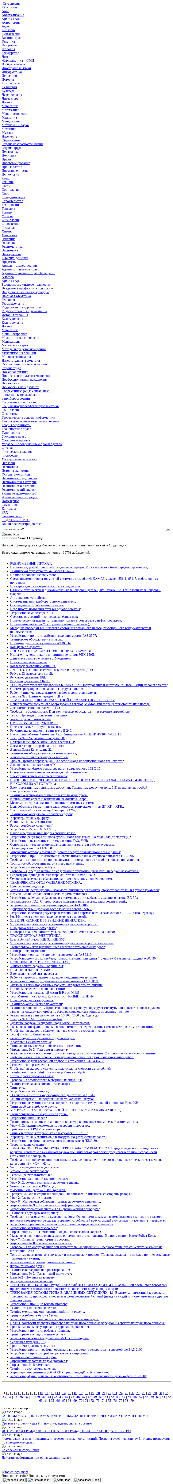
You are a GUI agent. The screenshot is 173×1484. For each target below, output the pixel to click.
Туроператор (11, 432)
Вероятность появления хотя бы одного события (45, 609)
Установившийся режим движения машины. (42, 1262)
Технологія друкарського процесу (34, 1213)
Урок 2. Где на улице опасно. (31, 1197)
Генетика (8, 41)
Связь (6, 186)
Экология (8, 243)
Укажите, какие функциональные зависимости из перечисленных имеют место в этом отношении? (81, 1027)
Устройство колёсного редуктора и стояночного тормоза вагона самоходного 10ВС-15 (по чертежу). (82, 913)
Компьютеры (11, 83)
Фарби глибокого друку (27, 1266)
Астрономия (11, 22)
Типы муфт (18, 1087)
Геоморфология (13, 303)
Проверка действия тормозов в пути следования (45, 586)
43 (61, 1397)
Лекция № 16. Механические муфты (36, 1019)
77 (120, 1400)
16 (75, 1393)
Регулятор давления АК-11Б (30, 681)
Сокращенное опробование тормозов (37, 605)
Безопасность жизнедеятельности (26, 284)
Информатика (12, 72)
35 (15, 1397)
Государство (10, 53)
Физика (7, 216)
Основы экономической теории (24, 364)
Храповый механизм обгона (30, 1042)
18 (86, 1393)
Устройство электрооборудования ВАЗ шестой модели (49, 1338)
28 (143, 1393)
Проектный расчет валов (28, 662)
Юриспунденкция (15, 258)
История (8, 79)
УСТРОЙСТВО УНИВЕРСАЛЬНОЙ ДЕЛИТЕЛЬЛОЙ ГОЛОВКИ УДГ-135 (65, 1110)
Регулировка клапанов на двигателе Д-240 (40, 730)
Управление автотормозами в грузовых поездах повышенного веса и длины (65, 852)
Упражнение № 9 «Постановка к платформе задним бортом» (53, 1205)
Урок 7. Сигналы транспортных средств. (39, 1239)
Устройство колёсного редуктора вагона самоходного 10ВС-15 (55, 768)
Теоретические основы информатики (28, 417)
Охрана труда (11, 368)
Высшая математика (16, 296)
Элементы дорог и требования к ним (36, 745)
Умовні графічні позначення (30, 719)
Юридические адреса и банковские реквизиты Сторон (49, 799)
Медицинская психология (20, 337)
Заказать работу (13, 516)
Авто (5, 11)
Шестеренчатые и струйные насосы (36, 726)
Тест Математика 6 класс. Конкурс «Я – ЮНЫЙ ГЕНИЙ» (52, 996)
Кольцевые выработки (26, 647)
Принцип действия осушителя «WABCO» (40, 643)
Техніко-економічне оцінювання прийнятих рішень (47, 1311)
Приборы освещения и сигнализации (37, 989)
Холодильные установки (19, 459)
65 (52, 1400)
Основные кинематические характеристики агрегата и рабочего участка (62, 844)
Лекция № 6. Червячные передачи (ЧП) (38, 738)
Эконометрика (12, 246)
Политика (9, 155)
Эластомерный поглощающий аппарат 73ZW (42, 810)
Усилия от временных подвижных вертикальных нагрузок (52, 1099)
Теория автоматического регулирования (30, 421)
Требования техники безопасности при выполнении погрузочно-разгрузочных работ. (72, 1057)
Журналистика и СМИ (18, 60)
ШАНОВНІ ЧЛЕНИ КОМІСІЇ (32, 970)
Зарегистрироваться (28, 524)
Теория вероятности (16, 425)
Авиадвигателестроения (19, 265)
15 (69, 1393)
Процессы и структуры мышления (26, 375)
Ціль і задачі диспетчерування (31, 1000)
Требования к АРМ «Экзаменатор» (35, 1129)
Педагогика (10, 151)
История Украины (15, 315)
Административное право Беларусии (28, 273)
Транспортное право (16, 429)
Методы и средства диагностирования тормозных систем (51, 802)
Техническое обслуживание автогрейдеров (41, 814)
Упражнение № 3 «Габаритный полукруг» (40, 1273)
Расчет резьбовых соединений (32, 825)
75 (109, 1400)
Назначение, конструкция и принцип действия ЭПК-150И (52, 654)
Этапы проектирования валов (31, 1076)
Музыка (7, 132)
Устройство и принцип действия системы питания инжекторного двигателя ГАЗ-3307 (72, 856)
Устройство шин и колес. (28, 1118)
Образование (11, 140)
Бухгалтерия (11, 34)
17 (81, 1393)
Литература (10, 98)
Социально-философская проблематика (30, 406)
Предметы (9, 262)
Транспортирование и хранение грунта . (39, 1114)
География (9, 45)
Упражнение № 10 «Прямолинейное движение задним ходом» (55, 1232)
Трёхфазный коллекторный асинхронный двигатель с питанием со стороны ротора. (70, 1194)
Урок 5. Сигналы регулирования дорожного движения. (50, 1327)
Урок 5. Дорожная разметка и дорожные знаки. (44, 1182)
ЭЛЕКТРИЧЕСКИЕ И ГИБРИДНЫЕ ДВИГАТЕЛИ (47, 920)
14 (64, 1393)
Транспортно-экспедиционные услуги (37, 1334)
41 (49, 1397)
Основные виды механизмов (31, 821)
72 (92, 1400)
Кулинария (9, 87)
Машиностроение (14, 113)
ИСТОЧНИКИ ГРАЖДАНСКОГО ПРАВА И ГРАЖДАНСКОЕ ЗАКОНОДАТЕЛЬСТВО (66, 1431)
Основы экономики (16, 474)
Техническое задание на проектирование (39, 1270)
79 (132, 1400)
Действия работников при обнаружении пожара (36, 1457)
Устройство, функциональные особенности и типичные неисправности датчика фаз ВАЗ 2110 (78, 1376)
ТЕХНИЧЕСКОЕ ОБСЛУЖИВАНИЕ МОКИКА (45, 882)
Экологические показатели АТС (33, 764)
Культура (8, 91)
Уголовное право (14, 436)
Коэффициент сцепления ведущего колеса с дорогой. (48, 916)
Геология (8, 49)
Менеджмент (11, 121)
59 (152, 1397)
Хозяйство (9, 235)
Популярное (10, 501)
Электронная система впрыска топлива (38, 776)
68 (69, 1400)
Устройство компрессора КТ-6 (32, 613)
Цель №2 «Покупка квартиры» (32, 1277)
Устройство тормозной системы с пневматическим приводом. (54, 1319)
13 (58, 1393)
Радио (6, 178)
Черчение (8, 239)
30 (155, 1393)
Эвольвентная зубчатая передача (33, 973)
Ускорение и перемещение (29, 1064)
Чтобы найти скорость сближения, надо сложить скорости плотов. (58, 1030)
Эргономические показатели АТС (34, 708)
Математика (10, 110)
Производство (12, 167)
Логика (7, 102)
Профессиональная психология (24, 379)
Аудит (6, 26)
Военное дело (12, 37)
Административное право (20, 269)
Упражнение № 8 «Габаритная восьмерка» (40, 1243)
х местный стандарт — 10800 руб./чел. (38, 1190)
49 (95, 1397)
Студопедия (11, 3)
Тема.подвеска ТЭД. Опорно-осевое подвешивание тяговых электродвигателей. (68, 901)
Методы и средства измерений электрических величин (24, 351)
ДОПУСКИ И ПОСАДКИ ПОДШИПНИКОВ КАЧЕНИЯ (52, 651)
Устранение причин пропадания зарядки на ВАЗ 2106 (49, 905)
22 (109, 1393)
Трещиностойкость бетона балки (33, 1315)
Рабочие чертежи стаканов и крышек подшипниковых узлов (53, 977)
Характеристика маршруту (29, 818)
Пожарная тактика (15, 372)
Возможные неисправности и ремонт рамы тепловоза (49, 894)
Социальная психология (19, 402)
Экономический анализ (18, 489)
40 (44, 1397)
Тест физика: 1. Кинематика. (30, 1034)
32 (166, 1393)
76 (115, 1400)
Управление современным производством (32, 444)
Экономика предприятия (19, 478)
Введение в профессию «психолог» (27, 288)
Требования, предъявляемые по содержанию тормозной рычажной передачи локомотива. (74, 871)
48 (89, 1397)
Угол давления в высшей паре (31, 1281)
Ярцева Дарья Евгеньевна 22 (31, 749)
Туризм (7, 212)
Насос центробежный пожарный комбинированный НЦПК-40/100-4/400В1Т (65, 734)
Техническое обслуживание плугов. (36, 639)
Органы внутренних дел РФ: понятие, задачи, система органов (47, 1423)
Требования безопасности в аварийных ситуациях (46, 1080)
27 (138, 1393)
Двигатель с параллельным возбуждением (40, 658)
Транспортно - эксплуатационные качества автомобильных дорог (57, 947)
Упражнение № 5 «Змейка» (29, 1364)
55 (129, 1397)
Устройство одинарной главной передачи (40, 1178)
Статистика (10, 413)
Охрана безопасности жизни (22, 144)
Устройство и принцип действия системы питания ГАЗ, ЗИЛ (54, 981)
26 (132, 1393)
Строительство (12, 201)
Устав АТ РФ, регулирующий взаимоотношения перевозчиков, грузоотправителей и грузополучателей (84, 890)
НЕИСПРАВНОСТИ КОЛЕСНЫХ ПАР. (39, 962)
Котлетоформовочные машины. (33, 666)
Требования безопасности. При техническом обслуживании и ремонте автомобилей (70, 711)
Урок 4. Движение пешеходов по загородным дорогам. (49, 1125)
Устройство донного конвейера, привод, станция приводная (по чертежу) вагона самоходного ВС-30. (83, 958)
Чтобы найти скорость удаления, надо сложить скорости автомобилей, (61, 1068)
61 (163, 1397)
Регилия (8, 182)
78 (126, 1400)
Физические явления (17, 451)
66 (58, 1400)
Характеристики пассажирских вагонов (39, 757)
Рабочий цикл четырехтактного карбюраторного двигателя (53, 692)
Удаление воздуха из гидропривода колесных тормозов (50, 1023)
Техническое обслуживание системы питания (43, 753)
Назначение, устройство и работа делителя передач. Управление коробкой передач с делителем (78, 567)
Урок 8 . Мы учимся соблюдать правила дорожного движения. (55, 1201)
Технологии (10, 205)
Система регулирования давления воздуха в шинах (47, 689)
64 (46, 1400)
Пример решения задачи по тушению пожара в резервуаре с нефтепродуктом (65, 620)
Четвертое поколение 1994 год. (32, 1186)
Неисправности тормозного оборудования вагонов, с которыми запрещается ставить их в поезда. (80, 704)
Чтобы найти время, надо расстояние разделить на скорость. (53, 924)
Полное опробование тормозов (32, 575)
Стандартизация (13, 197)
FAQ (5, 512)
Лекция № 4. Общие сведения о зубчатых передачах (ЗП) (51, 670)
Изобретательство (14, 64)
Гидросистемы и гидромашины (24, 311)
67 (63, 1400)
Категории (9, 7)
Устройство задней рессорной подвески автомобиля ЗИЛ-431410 (57, 1061)
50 (101, 1397)
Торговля (8, 208)
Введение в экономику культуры (25, 292)
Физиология (10, 220)
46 (78, 1397)
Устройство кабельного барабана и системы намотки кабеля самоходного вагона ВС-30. (73, 897)
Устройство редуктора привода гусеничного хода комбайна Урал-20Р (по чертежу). (70, 837)
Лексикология (12, 94)
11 (47, 1393)
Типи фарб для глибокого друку (33, 1106)
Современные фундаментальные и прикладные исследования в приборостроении (26, 394)
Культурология (12, 318)
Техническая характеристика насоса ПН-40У (42, 571)
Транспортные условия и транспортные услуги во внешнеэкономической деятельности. (73, 1121)
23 (115, 1393)
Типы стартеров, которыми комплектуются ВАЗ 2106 (48, 1133)
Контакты (9, 508)
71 (86, 1400)
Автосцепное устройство (28, 597)
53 (118, 1397)
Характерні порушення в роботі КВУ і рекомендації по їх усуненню (59, 1372)
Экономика (10, 250)
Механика (9, 129)
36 (21, 1397)
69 (75, 1400)
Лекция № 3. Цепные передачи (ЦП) (36, 696)
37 (26, 1397)
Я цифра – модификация (28, 951)
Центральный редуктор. (27, 886)
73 (98, 1400)
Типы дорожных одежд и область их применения (45, 1045)
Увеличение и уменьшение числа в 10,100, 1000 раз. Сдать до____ (57, 1015)
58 (146, 1397)
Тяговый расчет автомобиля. (30, 1175)
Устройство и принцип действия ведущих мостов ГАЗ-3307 (53, 635)
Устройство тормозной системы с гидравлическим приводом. (54, 1209)
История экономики (16, 470)
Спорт (6, 193)
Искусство (9, 75)
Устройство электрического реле (33, 1228)
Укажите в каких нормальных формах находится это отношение (56, 985)
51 (106, 1397)
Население (9, 136)
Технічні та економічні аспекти (32, 1308)
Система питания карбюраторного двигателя (42, 601)
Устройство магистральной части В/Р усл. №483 (45, 992)
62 (169, 1397)
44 (66, 1397)
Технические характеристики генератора (39, 1083)
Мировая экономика (16, 356)
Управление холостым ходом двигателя (38, 1361)
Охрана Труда (12, 148)
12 (52, 1393)
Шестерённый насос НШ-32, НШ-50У (37, 939)
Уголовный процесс (16, 440)
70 (80, 1400)
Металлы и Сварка (15, 125)
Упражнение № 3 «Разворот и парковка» (39, 1049)
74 (103, 1400)
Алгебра (8, 277)
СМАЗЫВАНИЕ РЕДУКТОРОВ (34, 723)
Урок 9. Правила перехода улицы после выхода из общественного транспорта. (66, 761)
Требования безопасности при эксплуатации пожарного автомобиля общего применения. (75, 859)
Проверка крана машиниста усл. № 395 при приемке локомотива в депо (62, 932)
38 (32, 1397)
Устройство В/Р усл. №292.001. (32, 829)
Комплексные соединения (20, 1450)
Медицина (9, 117)
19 (92, 1393)
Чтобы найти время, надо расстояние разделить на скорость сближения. (62, 943)
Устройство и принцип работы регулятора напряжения (49, 1353)
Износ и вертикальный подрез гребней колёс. (43, 833)
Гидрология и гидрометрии (21, 307)
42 (55, 1397)
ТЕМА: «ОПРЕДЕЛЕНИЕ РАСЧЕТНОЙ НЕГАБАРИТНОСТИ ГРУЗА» (62, 700)
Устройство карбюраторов (29, 1091)
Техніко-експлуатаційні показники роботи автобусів (47, 1072)
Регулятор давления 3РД (27, 677)
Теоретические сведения (27, 1144)
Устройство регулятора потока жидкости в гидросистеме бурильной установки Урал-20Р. (74, 1102)
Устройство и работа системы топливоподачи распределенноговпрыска (62, 1224)
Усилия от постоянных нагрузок (33, 1357)
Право (6, 159)
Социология (10, 189)
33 (4, 1397)
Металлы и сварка (15, 345)
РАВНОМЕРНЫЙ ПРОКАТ (30, 563)
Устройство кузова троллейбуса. (33, 867)
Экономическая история (19, 482)
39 (38, 1397)
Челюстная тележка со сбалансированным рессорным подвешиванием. (61, 878)
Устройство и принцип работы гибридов (39, 1330)
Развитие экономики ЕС (19, 493)
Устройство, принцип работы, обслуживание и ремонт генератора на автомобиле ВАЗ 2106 (76, 1349)
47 (83, 1397)
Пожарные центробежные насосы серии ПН (42, 742)
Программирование (16, 163)
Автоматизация (13, 15)
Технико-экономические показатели (36, 1004)
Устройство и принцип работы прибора (38, 1304)
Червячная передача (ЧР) (28, 1342)
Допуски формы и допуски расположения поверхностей (51, 909)
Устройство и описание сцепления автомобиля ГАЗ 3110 (51, 954)
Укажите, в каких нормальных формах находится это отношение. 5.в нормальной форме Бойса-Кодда (83, 1235)
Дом (5, 56)
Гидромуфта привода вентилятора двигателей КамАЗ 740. (52, 875)
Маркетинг (10, 106)
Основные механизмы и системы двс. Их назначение (48, 772)
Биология (8, 30)
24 (121, 1393)
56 (135, 1397)
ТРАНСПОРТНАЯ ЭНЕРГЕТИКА (35, 935)
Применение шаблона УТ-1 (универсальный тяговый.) (49, 624)
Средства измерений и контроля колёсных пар (43, 616)
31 (160, 1393)
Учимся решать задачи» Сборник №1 (36, 966)
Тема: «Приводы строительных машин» (39, 715)
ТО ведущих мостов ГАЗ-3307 (32, 848)
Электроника (11, 254)
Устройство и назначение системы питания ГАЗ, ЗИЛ (48, 840)
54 (123, 1397)
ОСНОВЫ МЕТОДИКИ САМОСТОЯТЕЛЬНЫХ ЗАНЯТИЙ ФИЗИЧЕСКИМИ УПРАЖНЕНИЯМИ (75, 1416)
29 (149, 1393)
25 (126, 1393)
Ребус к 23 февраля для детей (31, 673)
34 (9, 1397)
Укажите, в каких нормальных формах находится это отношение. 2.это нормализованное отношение (82, 1053)
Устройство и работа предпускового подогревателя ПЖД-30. (54, 1140)
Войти (6, 524)
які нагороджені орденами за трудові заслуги (42, 1038)
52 (112, 1397)
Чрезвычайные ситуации (20, 497)
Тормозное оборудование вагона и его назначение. (46, 863)
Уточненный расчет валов (29, 1171)
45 (72, 1397)
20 (98, 1393)
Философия (10, 224)
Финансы (8, 227)
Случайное (10, 505)
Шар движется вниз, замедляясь (33, 928)
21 (103, 1393)
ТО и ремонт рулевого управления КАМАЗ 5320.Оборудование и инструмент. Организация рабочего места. (88, 685)
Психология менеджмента (20, 387)
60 (157, 1397)
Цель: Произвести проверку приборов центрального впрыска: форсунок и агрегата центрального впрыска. (87, 1323)
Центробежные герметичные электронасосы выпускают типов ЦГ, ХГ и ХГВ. (66, 806)
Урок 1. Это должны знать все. (32, 1345)
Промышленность (15, 170)
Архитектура (11, 18)
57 (140, 1397)
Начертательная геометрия (21, 360)
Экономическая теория (18, 486)
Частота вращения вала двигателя (34, 1167)
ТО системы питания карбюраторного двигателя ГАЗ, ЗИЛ (52, 1095)
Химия (7, 231)
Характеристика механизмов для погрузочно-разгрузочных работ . (58, 1137)
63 (41, 1400)
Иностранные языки (16, 68)
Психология (10, 174)
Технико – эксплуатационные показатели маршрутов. (49, 795)
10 (41, 1393)
